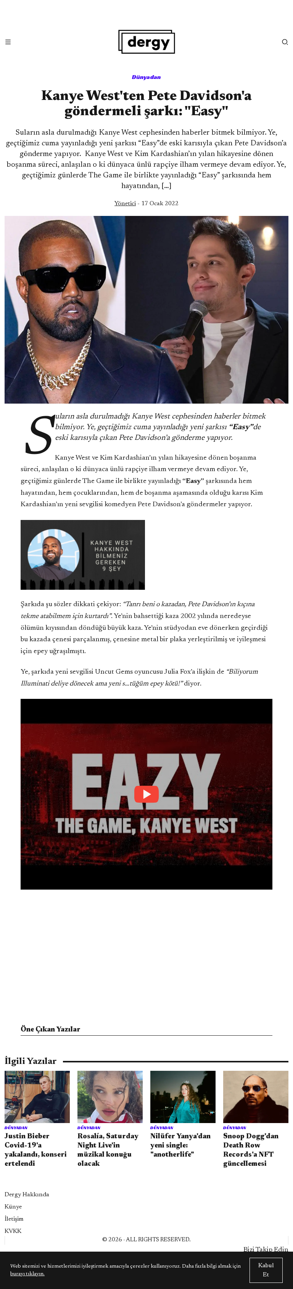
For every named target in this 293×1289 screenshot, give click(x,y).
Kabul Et (266, 1270)
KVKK (13, 1231)
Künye (13, 1207)
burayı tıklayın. (27, 1274)
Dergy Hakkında (27, 1195)
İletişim (14, 1219)
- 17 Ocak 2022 (146, 204)
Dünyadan (146, 77)
